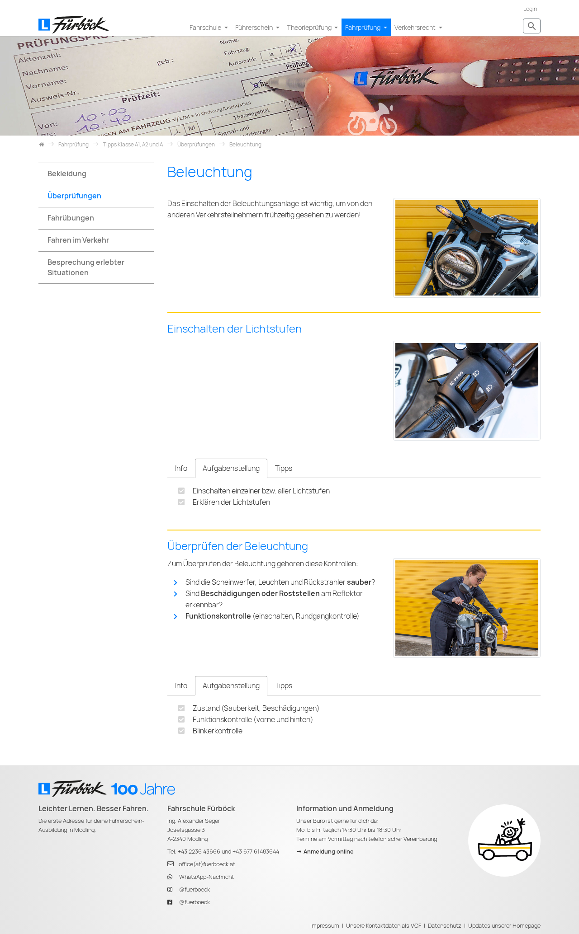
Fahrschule (206, 27)
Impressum (324, 925)
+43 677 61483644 (256, 851)
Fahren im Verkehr (78, 240)
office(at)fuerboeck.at (207, 864)
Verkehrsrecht (415, 27)
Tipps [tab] (283, 468)
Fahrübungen (70, 218)
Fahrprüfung (363, 27)
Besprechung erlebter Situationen (85, 267)
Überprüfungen (74, 196)
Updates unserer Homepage (504, 925)
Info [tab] (181, 468)
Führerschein (254, 27)
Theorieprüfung (310, 27)
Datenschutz (444, 925)
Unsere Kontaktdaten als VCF (383, 925)
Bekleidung (66, 173)
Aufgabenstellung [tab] (231, 468)
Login (530, 9)
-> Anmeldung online (325, 851)
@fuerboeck (194, 889)
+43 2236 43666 (199, 851)
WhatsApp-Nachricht (206, 877)
